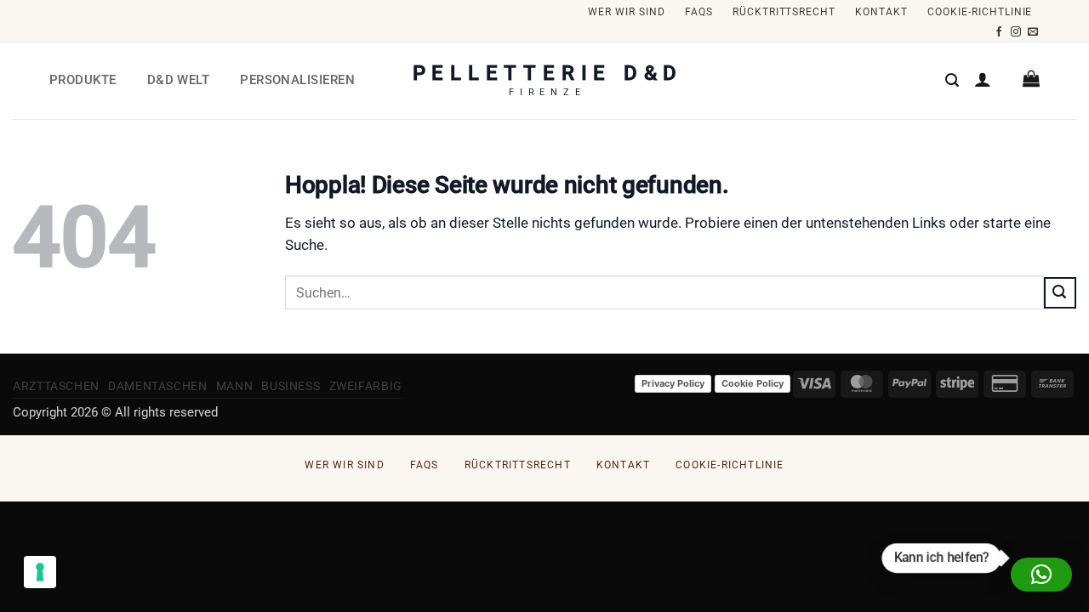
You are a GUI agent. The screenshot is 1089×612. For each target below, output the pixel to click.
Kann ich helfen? (941, 557)
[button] (952, 80)
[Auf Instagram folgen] (1016, 32)
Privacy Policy (672, 383)
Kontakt (881, 12)
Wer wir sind (626, 12)
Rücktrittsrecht (784, 12)
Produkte (83, 80)
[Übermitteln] (1060, 292)
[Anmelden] (982, 79)
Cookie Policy (752, 383)
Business (290, 386)
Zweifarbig (365, 386)
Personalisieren (297, 80)
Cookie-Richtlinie (979, 12)
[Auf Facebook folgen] (999, 32)
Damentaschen (158, 386)
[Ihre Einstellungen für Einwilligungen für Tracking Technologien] (40, 572)
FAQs (699, 12)
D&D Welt (178, 80)
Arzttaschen (56, 386)
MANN (235, 386)
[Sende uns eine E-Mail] (1033, 32)
